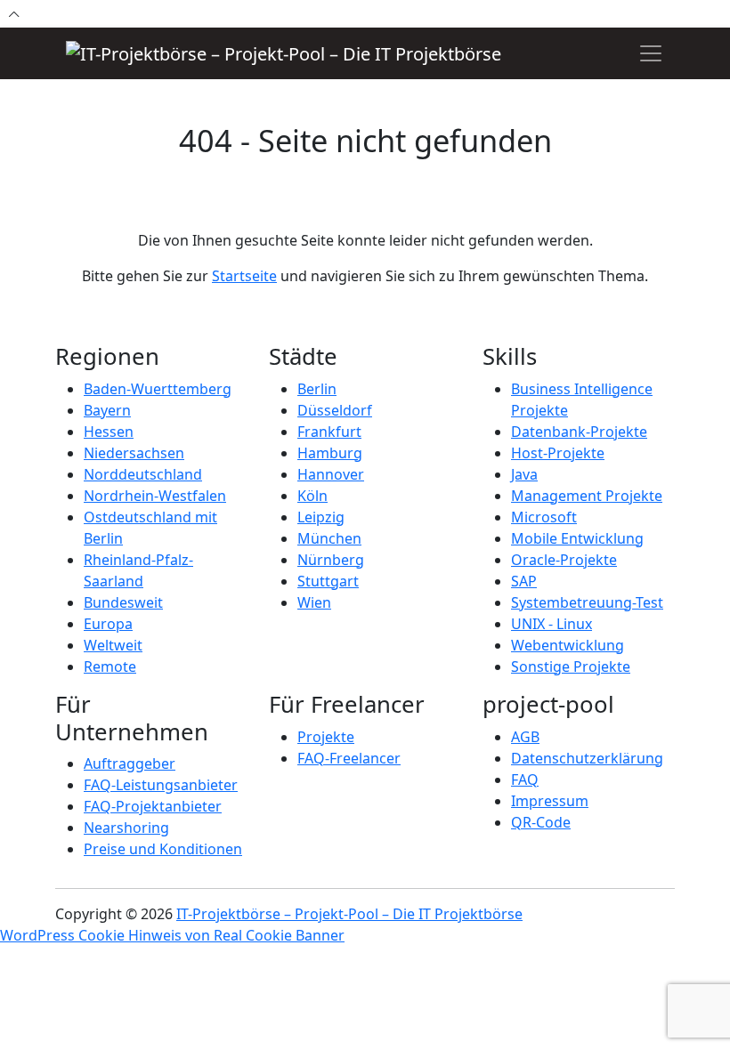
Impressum (549, 801)
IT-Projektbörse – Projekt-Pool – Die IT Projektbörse (349, 914)
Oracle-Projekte (564, 559)
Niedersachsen (134, 453)
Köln (312, 495)
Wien (314, 602)
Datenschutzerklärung (587, 758)
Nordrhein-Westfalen (155, 495)
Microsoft (544, 517)
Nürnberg (330, 559)
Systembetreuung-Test (587, 602)
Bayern (107, 410)
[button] (650, 53)
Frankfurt (329, 431)
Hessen (109, 431)
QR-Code (541, 822)
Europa (108, 624)
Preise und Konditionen (163, 849)
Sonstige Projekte (570, 666)
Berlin (317, 389)
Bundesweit (123, 602)
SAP (524, 581)
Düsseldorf (334, 410)
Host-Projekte (557, 453)
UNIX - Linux (551, 624)
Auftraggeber (129, 763)
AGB (525, 737)
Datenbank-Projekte (579, 431)
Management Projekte (586, 495)
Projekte (325, 737)
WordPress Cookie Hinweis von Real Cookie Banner (172, 935)
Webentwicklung (567, 645)
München (329, 538)
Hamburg (329, 453)
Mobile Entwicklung (577, 538)
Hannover (330, 474)
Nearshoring (126, 827)
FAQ (525, 779)
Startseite (244, 276)
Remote (110, 666)
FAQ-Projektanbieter (153, 806)
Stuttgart (328, 581)
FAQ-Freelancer (349, 758)
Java (524, 474)
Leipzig (321, 517)
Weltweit (113, 645)
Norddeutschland (143, 474)
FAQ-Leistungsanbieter (161, 785)
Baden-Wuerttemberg (157, 389)
